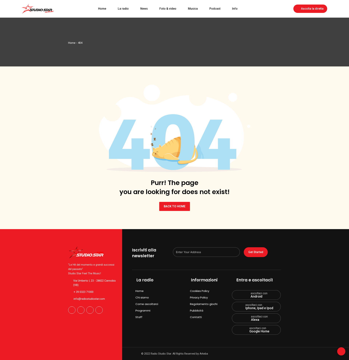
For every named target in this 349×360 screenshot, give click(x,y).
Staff (138, 317)
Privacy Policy (199, 297)
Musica (193, 8)
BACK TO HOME (174, 206)
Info (235, 8)
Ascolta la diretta (312, 8)
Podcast (214, 8)
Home (102, 8)
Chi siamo (142, 297)
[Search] (288, 8)
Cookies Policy (199, 291)
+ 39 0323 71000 (83, 292)
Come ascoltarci (146, 304)
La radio (123, 8)
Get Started (255, 252)
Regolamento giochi (203, 304)
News (144, 8)
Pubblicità (196, 310)
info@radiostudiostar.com (89, 298)
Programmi (142, 310)
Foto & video (167, 8)
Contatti (196, 317)
